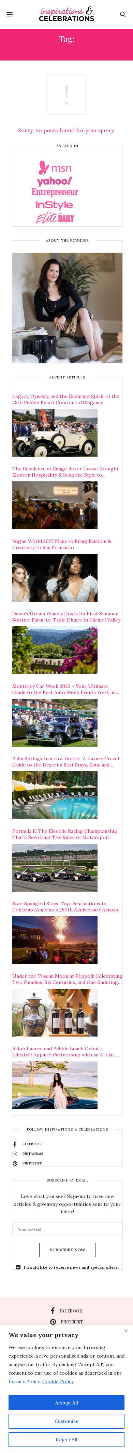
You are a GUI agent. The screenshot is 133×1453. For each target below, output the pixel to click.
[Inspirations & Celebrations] (66, 14)
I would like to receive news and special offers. (71, 1267)
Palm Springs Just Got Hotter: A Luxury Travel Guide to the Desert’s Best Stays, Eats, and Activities (65, 762)
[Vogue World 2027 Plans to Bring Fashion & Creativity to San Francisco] (55, 578)
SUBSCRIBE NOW (67, 1249)
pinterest (72, 1321)
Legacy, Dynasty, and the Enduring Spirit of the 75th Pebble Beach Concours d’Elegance (65, 399)
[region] (66, 1389)
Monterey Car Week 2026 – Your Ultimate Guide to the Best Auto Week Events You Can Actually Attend (64, 689)
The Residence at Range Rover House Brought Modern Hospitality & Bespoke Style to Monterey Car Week (65, 472)
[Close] (126, 1331)
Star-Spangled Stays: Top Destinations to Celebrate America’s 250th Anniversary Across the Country (65, 907)
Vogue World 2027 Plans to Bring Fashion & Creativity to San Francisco (61, 544)
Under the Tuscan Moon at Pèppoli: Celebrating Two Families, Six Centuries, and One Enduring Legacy (67, 979)
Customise (66, 1421)
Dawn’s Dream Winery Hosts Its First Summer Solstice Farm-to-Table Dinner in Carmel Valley (66, 617)
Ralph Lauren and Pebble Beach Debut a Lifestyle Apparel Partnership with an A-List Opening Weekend (63, 1051)
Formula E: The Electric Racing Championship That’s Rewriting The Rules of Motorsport (64, 834)
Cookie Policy (58, 1381)
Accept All (66, 1403)
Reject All (66, 1440)
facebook (71, 1311)
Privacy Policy (24, 1381)
